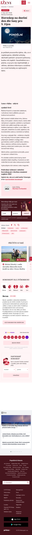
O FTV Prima (7, 490)
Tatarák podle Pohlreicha (13, 471)
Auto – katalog (25, 467)
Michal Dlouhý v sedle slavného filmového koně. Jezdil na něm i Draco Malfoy (14, 266)
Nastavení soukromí (18, 512)
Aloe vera (22, 471)
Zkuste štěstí (16, 343)
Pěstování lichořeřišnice (10, 473)
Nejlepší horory (24, 463)
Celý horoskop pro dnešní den (14, 322)
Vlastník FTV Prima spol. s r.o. (9, 508)
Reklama (6, 495)
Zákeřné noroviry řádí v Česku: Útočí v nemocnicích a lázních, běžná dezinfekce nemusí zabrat (16, 443)
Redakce (18, 507)
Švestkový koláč (16, 477)
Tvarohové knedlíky (11, 475)
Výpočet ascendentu (22, 473)
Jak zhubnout (7, 463)
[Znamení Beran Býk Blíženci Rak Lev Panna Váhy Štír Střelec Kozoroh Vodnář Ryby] (16, 213)
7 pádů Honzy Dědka (9, 469)
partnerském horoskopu (14, 179)
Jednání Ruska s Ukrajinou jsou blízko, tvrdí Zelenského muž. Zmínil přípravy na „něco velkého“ (16, 434)
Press (17, 492)
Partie (20, 465)
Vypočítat (16, 375)
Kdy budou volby (7, 467)
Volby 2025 (17, 469)
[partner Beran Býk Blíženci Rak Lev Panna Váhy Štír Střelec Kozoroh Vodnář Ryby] (22, 369)
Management (19, 490)
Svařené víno (24, 469)
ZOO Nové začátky (16, 467)
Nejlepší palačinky (21, 475)
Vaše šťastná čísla (24, 332)
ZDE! (9, 174)
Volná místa (7, 492)
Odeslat (26, 213)
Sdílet (25, 11)
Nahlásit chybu (8, 511)
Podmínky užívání (9, 500)
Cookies (6, 504)
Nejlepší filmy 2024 (15, 463)
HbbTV (6, 497)
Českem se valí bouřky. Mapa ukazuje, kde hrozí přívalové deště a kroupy (15, 426)
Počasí (24, 465)
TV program (8, 465)
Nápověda (18, 504)
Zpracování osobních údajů (20, 501)
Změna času (15, 465)
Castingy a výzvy (20, 495)
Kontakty (18, 497)
